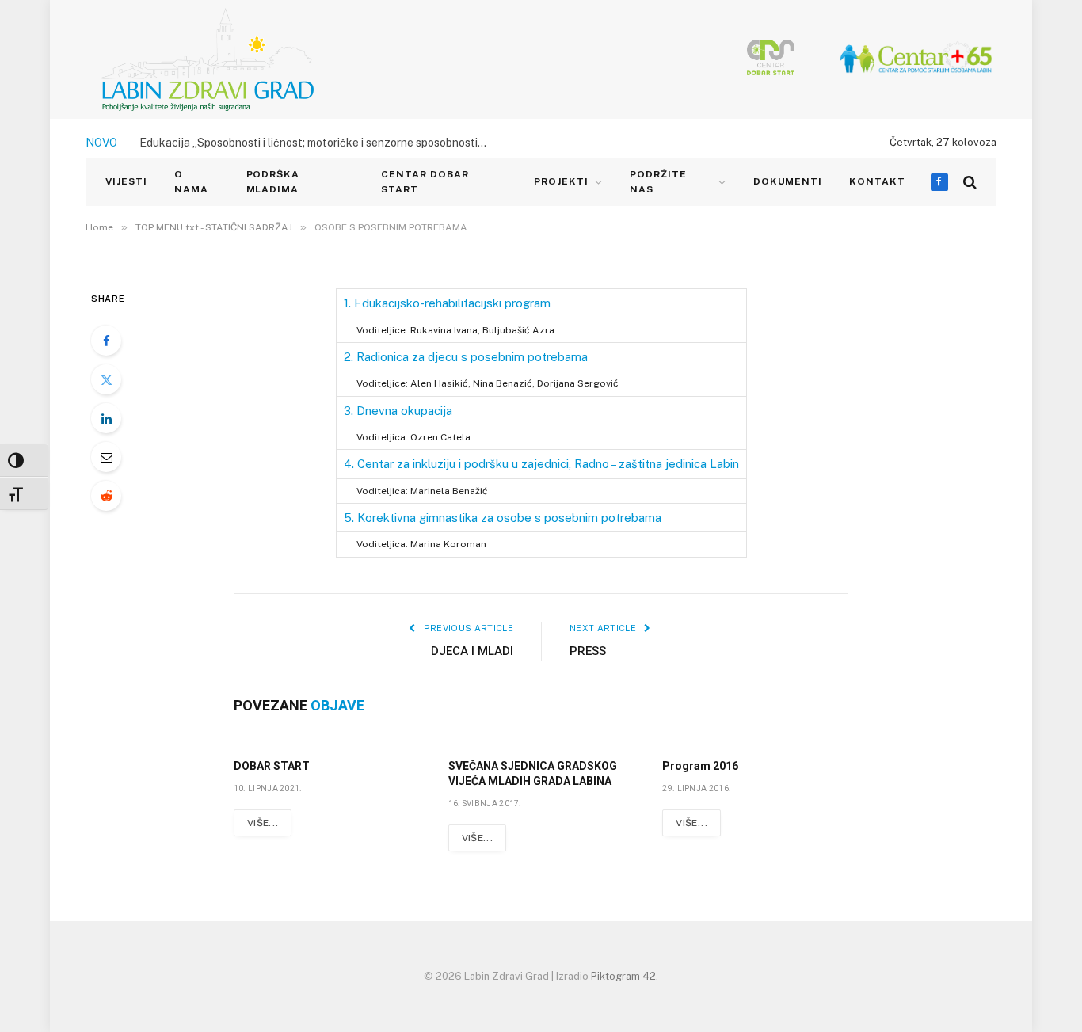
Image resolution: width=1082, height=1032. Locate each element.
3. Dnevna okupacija (398, 410)
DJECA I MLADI (472, 651)
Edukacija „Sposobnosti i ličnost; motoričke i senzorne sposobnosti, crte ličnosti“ (317, 142)
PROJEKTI (561, 181)
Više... (263, 822)
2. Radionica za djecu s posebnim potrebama (466, 357)
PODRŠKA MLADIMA (273, 182)
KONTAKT (877, 181)
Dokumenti (788, 181)
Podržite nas (658, 182)
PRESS (588, 651)
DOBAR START (272, 766)
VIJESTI (126, 181)
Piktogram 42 (623, 976)
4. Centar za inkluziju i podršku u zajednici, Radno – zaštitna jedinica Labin (541, 463)
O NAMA (191, 182)
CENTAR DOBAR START (425, 182)
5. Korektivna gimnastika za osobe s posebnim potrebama (502, 517)
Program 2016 (700, 766)
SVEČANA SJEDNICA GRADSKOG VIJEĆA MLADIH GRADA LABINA (532, 773)
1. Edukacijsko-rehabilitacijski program (447, 303)
